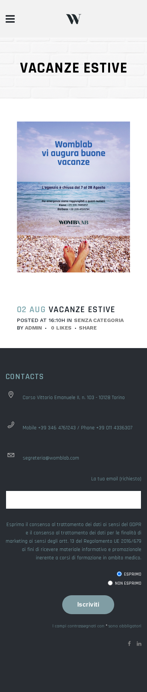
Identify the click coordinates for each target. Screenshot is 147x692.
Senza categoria (99, 320)
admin (33, 328)
